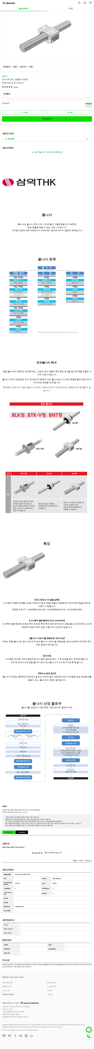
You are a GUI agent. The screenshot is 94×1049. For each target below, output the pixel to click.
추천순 (81, 860)
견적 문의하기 (47, 119)
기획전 (70, 9)
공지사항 (50, 990)
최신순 (75, 860)
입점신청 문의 (51, 983)
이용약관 (50, 994)
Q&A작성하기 (8, 832)
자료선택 (11, 139)
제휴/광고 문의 (7, 986)
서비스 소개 (6, 990)
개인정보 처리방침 (8, 994)
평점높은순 (88, 860)
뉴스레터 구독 (51, 986)
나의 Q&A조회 (21, 832)
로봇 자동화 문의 (7, 983)
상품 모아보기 (23, 9)
